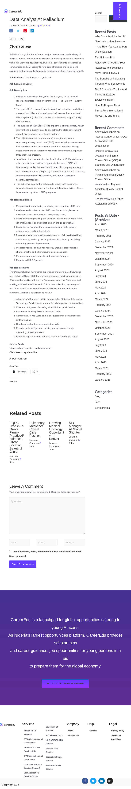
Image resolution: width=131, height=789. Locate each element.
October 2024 (102, 258)
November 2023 (104, 322)
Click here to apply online (23, 352)
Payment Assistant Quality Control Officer (109, 189)
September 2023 (104, 333)
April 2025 (101, 224)
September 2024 (104, 264)
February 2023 (103, 374)
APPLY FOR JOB (18, 358)
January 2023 (102, 379)
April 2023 (101, 362)
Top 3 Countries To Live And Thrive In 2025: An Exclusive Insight (111, 94)
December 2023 (104, 316)
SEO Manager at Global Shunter (75, 427)
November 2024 (104, 253)
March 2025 (101, 230)
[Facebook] (11, 30)
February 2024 (103, 305)
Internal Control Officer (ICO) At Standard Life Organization (111, 141)
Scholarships (102, 407)
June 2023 (101, 351)
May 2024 (100, 287)
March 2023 (101, 368)
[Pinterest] (25, 30)
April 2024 (101, 293)
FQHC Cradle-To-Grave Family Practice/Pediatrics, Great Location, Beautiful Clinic (17, 437)
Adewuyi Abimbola (105, 132)
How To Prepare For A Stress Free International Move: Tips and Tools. (109, 110)
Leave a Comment (18, 25)
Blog (97, 396)
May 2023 (100, 356)
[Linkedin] (32, 30)
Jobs (32, 25)
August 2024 (102, 270)
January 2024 (102, 310)
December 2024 (104, 247)
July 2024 (100, 276)
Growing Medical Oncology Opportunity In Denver (56, 431)
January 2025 (102, 241)
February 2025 (103, 235)
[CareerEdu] (13, 11)
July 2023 (100, 345)
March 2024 (101, 299)
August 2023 (102, 339)
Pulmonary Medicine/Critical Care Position (37, 429)
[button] (76, 8)
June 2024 (101, 281)
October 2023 (102, 328)
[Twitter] (18, 30)
